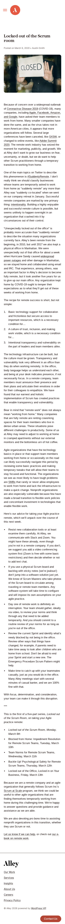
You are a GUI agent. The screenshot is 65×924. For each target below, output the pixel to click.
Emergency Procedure (21, 661)
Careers (8, 894)
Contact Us (50, 918)
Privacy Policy (12, 900)
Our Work (9, 872)
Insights (8, 883)
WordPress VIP (38, 908)
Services (9, 877)
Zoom (27, 553)
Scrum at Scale (13, 790)
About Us (9, 889)
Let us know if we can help (19, 834)
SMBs (11, 482)
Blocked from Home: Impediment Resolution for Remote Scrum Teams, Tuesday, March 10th (34, 743)
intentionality (18, 204)
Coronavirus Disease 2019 (22, 108)
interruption (15, 608)
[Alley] (11, 864)
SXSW (53, 136)
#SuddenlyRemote (38, 176)
